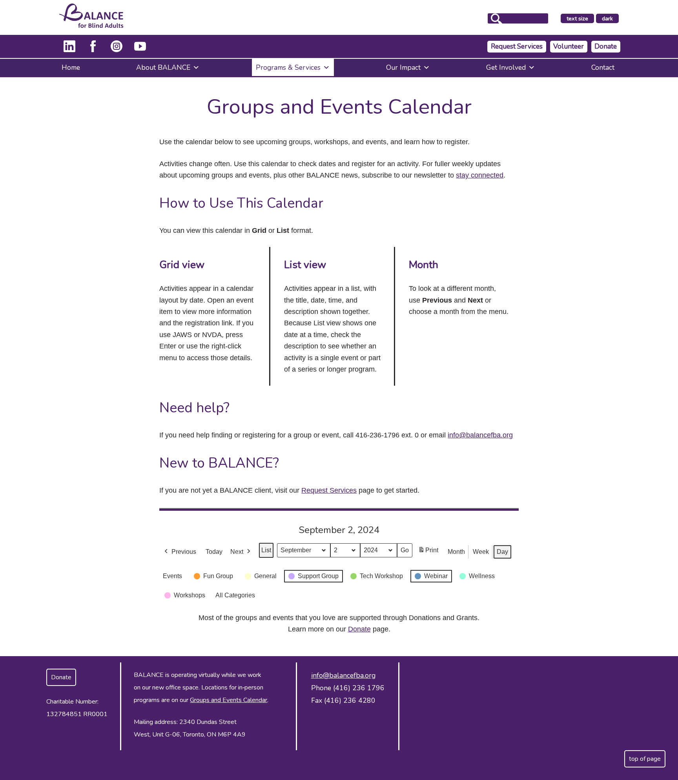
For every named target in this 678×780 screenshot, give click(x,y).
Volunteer (568, 46)
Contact (602, 67)
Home (71, 67)
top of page (645, 759)
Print (428, 552)
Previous (183, 551)
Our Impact (403, 67)
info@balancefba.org (480, 435)
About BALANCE (163, 67)
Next (236, 551)
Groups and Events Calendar (228, 700)
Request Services (517, 46)
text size (577, 18)
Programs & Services (288, 67)
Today (214, 551)
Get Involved (506, 67)
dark (610, 19)
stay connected (479, 175)
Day (502, 551)
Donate (605, 46)
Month (456, 551)
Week (481, 551)
